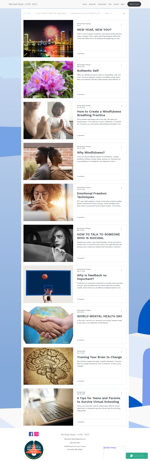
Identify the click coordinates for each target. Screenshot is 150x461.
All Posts (27, 13)
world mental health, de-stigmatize (50, 13)
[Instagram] (36, 434)
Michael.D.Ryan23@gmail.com (75, 439)
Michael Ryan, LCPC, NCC (23, 4)
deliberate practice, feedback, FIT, (85, 13)
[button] (124, 13)
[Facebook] (31, 434)
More (107, 13)
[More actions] (122, 24)
